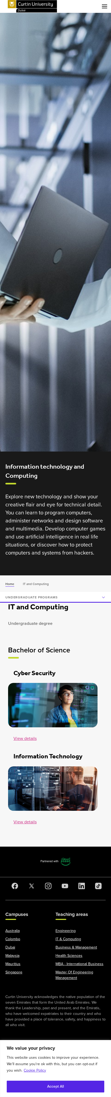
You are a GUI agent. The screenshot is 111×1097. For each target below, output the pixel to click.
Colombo (12, 939)
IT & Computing (68, 939)
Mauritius (12, 964)
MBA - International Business (79, 964)
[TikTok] (97, 886)
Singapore (13, 972)
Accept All (55, 1086)
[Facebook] (14, 886)
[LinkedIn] (80, 886)
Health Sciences (69, 955)
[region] (55, 1068)
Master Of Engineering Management (74, 975)
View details (25, 738)
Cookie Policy (35, 1070)
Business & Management (76, 947)
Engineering (66, 931)
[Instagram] (47, 886)
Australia (12, 931)
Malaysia (12, 955)
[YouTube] (64, 886)
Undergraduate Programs (31, 597)
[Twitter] (30, 886)
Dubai (10, 947)
